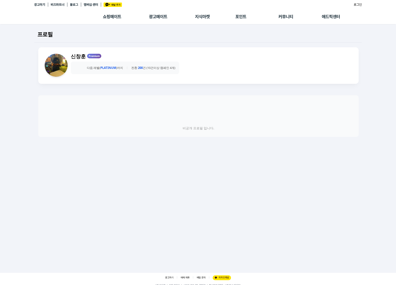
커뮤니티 (285, 16)
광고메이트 (158, 16)
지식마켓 (202, 16)
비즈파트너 (57, 4)
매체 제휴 (185, 277)
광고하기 (39, 4)
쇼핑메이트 (112, 16)
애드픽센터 (331, 16)
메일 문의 (201, 277)
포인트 (240, 16)
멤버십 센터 (91, 4)
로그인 (358, 4)
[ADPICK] (68, 16)
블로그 (74, 4)
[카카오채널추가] (113, 4)
